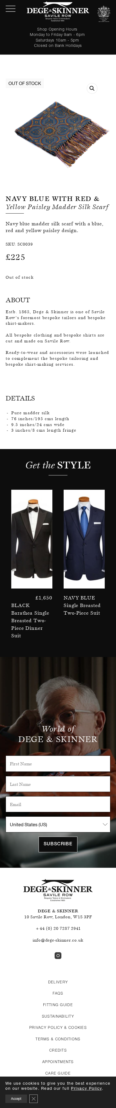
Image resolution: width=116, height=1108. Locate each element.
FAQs (58, 993)
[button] (92, 88)
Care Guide (58, 1073)
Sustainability (58, 1016)
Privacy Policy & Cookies (58, 1027)
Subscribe (58, 844)
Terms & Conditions (57, 1039)
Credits (58, 1050)
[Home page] (58, 11)
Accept (16, 1098)
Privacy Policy (86, 1088)
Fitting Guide (58, 1004)
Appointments (58, 1061)
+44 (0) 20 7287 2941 (58, 928)
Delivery (58, 982)
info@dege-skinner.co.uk (58, 940)
